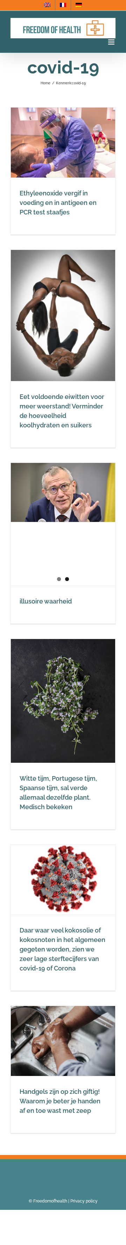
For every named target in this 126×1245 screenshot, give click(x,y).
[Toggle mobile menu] (111, 42)
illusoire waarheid (46, 601)
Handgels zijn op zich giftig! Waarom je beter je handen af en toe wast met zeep (60, 1101)
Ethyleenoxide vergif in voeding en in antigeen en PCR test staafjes (58, 202)
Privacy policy (84, 1201)
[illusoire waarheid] (63, 492)
